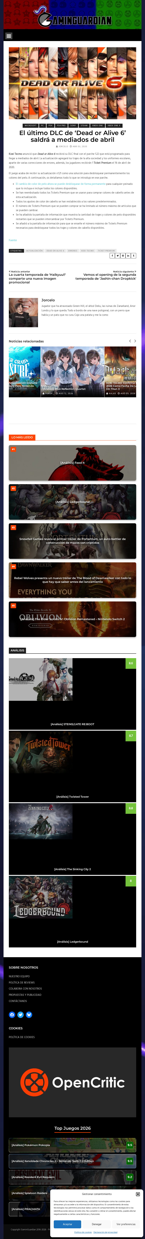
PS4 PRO (61, 125)
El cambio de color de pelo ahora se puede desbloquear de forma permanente (61, 184)
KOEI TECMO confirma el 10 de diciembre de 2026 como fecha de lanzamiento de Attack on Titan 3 (73, 386)
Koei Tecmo (87, 250)
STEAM (84, 125)
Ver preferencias (126, 1224)
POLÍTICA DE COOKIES (22, 1037)
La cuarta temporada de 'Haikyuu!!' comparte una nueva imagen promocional (37, 277)
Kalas (49, 393)
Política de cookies (83, 1232)
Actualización (34, 250)
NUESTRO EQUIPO (19, 976)
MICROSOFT (30, 125)
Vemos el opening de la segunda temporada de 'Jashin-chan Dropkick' (106, 275)
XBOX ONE (97, 125)
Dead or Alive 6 (55, 250)
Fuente (13, 240)
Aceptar (67, 1224)
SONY (73, 125)
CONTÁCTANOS (18, 1001)
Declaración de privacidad (105, 1232)
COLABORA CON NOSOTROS (25, 989)
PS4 (50, 125)
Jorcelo (63, 146)
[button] (138, 1194)
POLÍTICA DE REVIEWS (22, 983)
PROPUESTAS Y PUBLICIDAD (25, 995)
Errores (72, 250)
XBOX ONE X (114, 125)
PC (42, 125)
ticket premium (106, 250)
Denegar (97, 1224)
